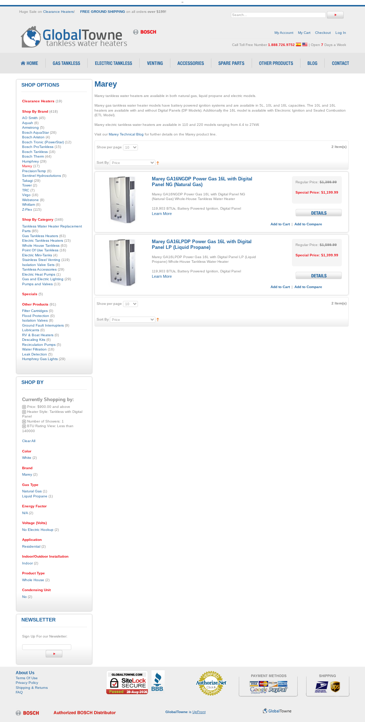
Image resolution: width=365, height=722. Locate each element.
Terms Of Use (27, 678)
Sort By (103, 162)
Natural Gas (32, 491)
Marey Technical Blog (126, 134)
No (24, 597)
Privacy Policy (27, 683)
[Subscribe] (54, 653)
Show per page (109, 147)
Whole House (33, 580)
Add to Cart (280, 224)
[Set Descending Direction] (157, 162)
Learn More (162, 213)
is (185, 712)
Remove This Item (24, 407)
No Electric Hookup (37, 530)
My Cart (304, 33)
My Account (283, 33)
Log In (340, 33)
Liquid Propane (34, 496)
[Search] (335, 15)
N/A (25, 513)
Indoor (27, 563)
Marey (27, 474)
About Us (25, 672)
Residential (31, 546)
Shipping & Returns (32, 688)
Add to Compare (308, 224)
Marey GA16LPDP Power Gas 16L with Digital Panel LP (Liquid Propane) (202, 244)
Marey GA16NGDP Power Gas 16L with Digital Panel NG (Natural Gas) (202, 181)
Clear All (28, 441)
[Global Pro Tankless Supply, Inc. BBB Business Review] (158, 673)
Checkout (323, 33)
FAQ (19, 692)
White (26, 458)
